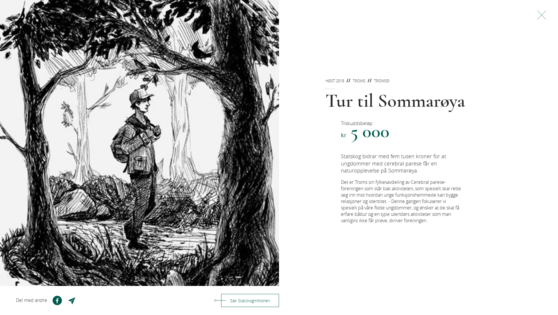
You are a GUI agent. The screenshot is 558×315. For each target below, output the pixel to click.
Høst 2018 (335, 80)
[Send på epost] (72, 300)
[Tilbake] (541, 15)
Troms (359, 80)
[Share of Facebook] (57, 300)
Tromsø (381, 80)
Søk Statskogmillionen (250, 300)
